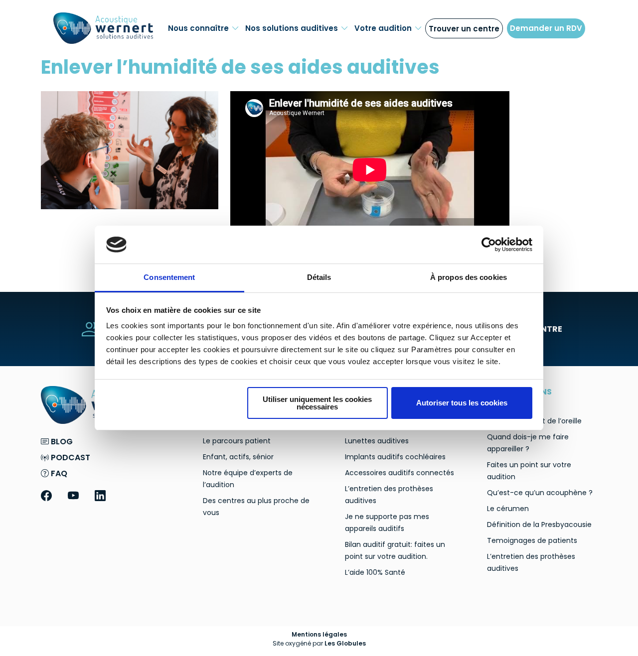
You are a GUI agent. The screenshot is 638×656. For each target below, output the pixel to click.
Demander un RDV (546, 28)
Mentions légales (319, 634)
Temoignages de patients (532, 540)
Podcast (69, 457)
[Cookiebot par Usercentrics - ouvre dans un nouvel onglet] (488, 244)
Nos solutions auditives (291, 28)
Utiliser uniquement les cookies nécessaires (317, 403)
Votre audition (383, 28)
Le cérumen (508, 509)
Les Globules (345, 643)
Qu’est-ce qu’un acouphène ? (540, 493)
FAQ (58, 473)
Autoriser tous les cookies (461, 402)
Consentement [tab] (169, 277)
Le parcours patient (237, 441)
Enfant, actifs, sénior (238, 457)
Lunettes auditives (377, 441)
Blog (61, 441)
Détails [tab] (319, 277)
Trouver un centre (464, 28)
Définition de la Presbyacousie (539, 524)
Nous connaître (198, 28)
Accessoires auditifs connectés (399, 473)
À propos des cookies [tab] (468, 277)
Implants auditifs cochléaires (395, 457)
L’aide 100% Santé (375, 572)
